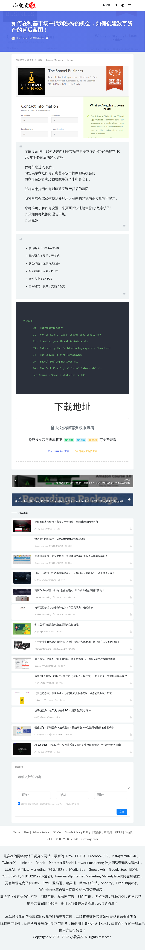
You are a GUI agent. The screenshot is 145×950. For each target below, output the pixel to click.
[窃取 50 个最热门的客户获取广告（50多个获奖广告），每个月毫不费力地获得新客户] (22, 678)
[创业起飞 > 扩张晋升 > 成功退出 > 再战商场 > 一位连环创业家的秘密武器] (22, 731)
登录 (107, 5)
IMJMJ (55, 271)
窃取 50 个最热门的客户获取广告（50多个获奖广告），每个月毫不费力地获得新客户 (80, 676)
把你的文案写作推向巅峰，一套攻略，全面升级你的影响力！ (67, 522)
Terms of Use (21, 832)
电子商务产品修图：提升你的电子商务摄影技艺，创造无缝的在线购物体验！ (75, 659)
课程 (40, 60)
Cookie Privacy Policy (77, 832)
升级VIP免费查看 (87, 451)
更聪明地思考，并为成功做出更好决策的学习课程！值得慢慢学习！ (71, 556)
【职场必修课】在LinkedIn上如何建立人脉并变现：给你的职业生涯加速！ (74, 693)
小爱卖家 (77, 937)
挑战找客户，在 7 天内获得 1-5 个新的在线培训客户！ (63, 710)
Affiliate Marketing (42, 614)
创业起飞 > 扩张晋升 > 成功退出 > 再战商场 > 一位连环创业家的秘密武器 (74, 727)
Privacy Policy (41, 832)
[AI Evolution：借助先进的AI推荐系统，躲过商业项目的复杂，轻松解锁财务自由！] (22, 749)
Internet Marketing (54, 60)
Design (37, 666)
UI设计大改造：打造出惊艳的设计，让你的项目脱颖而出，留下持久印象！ (74, 573)
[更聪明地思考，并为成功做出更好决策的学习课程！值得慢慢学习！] (22, 559)
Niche (25, 38)
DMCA (57, 832)
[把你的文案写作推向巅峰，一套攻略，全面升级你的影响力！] (22, 528)
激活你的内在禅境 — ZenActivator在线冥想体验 (60, 539)
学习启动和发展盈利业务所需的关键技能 (56, 625)
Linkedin (38, 700)
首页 (32, 60)
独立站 (37, 580)
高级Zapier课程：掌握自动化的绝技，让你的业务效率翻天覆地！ (69, 590)
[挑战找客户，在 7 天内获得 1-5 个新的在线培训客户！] (22, 713)
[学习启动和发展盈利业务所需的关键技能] (22, 629)
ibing (18, 38)
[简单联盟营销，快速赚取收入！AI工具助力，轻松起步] (22, 607)
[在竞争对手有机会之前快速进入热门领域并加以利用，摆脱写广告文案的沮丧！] (22, 645)
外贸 (36, 632)
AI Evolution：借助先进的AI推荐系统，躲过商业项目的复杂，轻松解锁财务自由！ (78, 745)
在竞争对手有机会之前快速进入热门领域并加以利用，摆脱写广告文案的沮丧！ (77, 642)
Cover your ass (41, 546)
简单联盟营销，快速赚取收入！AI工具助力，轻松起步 (63, 607)
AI (35, 529)
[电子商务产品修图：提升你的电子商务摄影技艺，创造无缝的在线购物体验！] (22, 663)
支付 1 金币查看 (58, 451)
